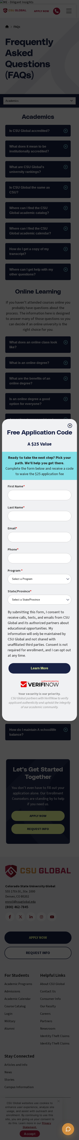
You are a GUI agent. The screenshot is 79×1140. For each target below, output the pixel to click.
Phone (13, 549)
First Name (16, 486)
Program (15, 570)
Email (12, 528)
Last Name (16, 507)
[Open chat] (68, 1129)
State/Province (19, 591)
